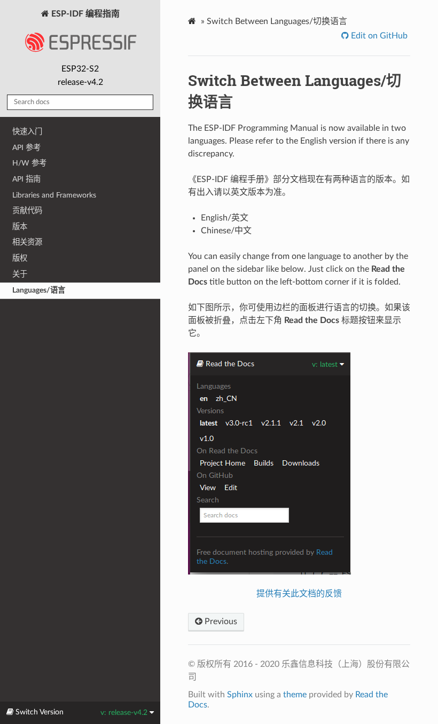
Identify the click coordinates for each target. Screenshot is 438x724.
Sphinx (240, 694)
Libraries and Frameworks (54, 195)
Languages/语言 (38, 290)
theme (295, 694)
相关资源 (27, 242)
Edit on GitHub (378, 36)
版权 (19, 258)
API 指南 (26, 179)
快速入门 (27, 132)
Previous (219, 621)
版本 (19, 227)
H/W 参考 (29, 163)
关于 (19, 274)
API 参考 (26, 148)
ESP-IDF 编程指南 (84, 14)
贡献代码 (27, 211)
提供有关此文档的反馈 (299, 593)
